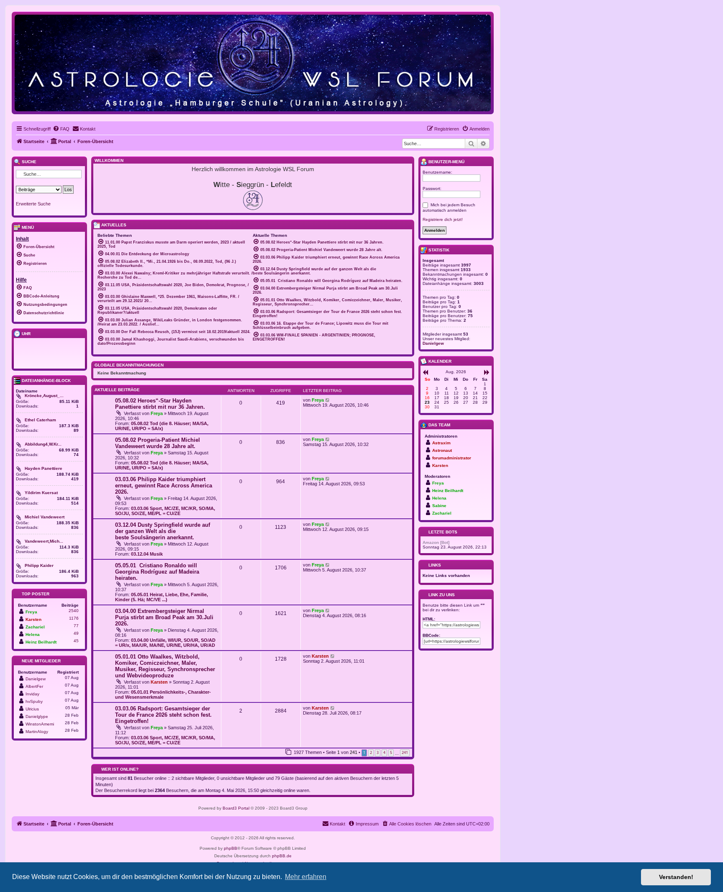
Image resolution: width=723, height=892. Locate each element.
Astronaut (442, 450)
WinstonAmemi (40, 724)
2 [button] (371, 752)
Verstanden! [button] (676, 877)
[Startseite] (253, 62)
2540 (74, 610)
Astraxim (441, 443)
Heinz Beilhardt (41, 642)
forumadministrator (451, 458)
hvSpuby (34, 701)
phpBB (230, 848)
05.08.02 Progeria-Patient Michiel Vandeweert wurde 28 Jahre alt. (157, 443)
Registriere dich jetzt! (443, 219)
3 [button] (378, 752)
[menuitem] (61, 129)
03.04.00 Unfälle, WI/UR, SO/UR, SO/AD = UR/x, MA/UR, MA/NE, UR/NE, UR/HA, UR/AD (165, 643)
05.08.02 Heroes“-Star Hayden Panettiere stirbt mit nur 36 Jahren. (160, 403)
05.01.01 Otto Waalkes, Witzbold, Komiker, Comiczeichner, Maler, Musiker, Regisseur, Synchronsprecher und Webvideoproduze (165, 666)
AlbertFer (34, 686)
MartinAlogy (37, 731)
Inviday (32, 694)
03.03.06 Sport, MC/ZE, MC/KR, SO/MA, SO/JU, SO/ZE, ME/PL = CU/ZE (165, 511)
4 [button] (384, 752)
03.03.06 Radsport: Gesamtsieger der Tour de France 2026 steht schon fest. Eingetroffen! (163, 714)
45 (76, 640)
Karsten (159, 681)
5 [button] (391, 752)
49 (76, 633)
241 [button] (405, 752)
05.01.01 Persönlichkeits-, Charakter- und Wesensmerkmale (163, 695)
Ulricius (32, 709)
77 (76, 625)
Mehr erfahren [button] (305, 876)
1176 (74, 618)
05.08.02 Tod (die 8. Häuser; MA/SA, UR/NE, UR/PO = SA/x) (161, 426)
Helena (33, 634)
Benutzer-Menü (445, 161)
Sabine (439, 505)
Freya (157, 413)
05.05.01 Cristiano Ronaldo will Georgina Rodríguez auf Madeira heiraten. (157, 571)
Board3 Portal (236, 808)
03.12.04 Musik (147, 553)
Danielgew (36, 679)
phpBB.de (282, 856)
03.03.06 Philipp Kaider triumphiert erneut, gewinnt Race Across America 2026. (163, 485)
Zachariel (35, 627)
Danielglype (37, 716)
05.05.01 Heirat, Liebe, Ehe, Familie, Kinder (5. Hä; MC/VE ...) (161, 597)
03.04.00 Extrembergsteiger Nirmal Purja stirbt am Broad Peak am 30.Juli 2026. (164, 617)
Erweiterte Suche (33, 203)
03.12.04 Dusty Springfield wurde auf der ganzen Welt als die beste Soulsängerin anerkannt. (162, 531)
